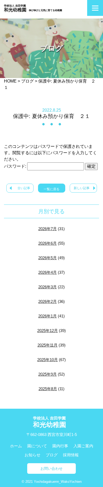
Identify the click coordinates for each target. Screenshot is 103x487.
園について (37, 446)
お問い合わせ (51, 468)
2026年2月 (47, 301)
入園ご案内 (83, 446)
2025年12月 (47, 330)
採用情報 (71, 455)
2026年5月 (47, 258)
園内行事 (60, 446)
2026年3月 (47, 287)
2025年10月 (47, 359)
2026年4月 (47, 272)
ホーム (16, 446)
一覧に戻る (51, 189)
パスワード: (15, 166)
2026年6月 (47, 243)
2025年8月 (48, 388)
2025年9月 (47, 374)
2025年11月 (48, 345)
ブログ (52, 455)
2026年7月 (47, 228)
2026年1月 (47, 316)
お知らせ (32, 455)
